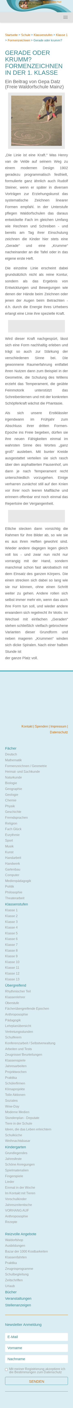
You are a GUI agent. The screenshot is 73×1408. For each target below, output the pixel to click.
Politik (9, 886)
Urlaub (10, 1286)
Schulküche (13, 1135)
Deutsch (11, 754)
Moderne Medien (17, 1112)
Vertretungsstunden (19, 1031)
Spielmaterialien (17, 1170)
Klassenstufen (43, 35)
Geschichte (13, 811)
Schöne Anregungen (20, 1164)
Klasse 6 (11, 939)
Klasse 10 (12, 962)
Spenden (42, 726)
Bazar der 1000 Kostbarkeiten (26, 1251)
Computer (12, 875)
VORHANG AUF (17, 1210)
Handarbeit (13, 857)
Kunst (9, 852)
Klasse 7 (11, 944)
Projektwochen (16, 1072)
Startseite (11, 35)
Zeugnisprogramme (19, 1268)
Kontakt (27, 726)
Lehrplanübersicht (18, 1026)
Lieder (9, 1181)
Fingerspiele (14, 1176)
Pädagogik (13, 1020)
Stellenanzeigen (18, 1305)
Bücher (11, 1292)
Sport (9, 840)
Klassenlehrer (15, 997)
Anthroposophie (16, 1014)
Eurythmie (12, 835)
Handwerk (12, 863)
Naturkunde (13, 777)
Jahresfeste (13, 1159)
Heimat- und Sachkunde (22, 771)
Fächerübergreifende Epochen (27, 1008)
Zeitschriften (14, 1280)
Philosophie (13, 892)
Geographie (13, 789)
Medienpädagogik (18, 881)
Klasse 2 (11, 916)
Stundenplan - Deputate (22, 1118)
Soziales (11, 1100)
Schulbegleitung (17, 1274)
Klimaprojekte (15, 1089)
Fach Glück (13, 829)
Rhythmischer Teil (18, 991)
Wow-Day (12, 1106)
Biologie (11, 783)
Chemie (10, 800)
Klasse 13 (12, 979)
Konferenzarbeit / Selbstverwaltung (30, 1043)
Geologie (11, 794)
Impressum (58, 726)
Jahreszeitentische (18, 1205)
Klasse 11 (12, 967)
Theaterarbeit (14, 898)
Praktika (11, 1077)
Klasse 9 (11, 956)
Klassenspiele (15, 1060)
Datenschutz (59, 732)
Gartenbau (12, 869)
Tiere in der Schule (18, 1123)
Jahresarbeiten (16, 1066)
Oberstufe (12, 1003)
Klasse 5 (11, 933)
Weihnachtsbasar (17, 1140)
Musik (9, 846)
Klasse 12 (12, 973)
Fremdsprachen (16, 817)
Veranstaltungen (18, 1299)
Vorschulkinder (16, 1199)
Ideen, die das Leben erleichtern (28, 1129)
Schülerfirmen (15, 1083)
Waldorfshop (14, 1240)
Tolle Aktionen (15, 1094)
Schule (25, 35)
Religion (11, 823)
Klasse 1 (62, 35)
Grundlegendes (16, 1153)
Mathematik (13, 760)
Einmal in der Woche (20, 1187)
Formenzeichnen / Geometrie (26, 766)
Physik (10, 806)
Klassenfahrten (16, 1257)
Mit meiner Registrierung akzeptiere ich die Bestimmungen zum (37, 1370)
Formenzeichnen (19, 40)
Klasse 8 (11, 950)
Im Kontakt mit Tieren (20, 1193)
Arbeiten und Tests (18, 1049)
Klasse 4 (11, 927)
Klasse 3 (11, 922)
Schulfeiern (13, 1037)
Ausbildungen (15, 1245)
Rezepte (11, 1222)
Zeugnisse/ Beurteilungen (23, 1054)
